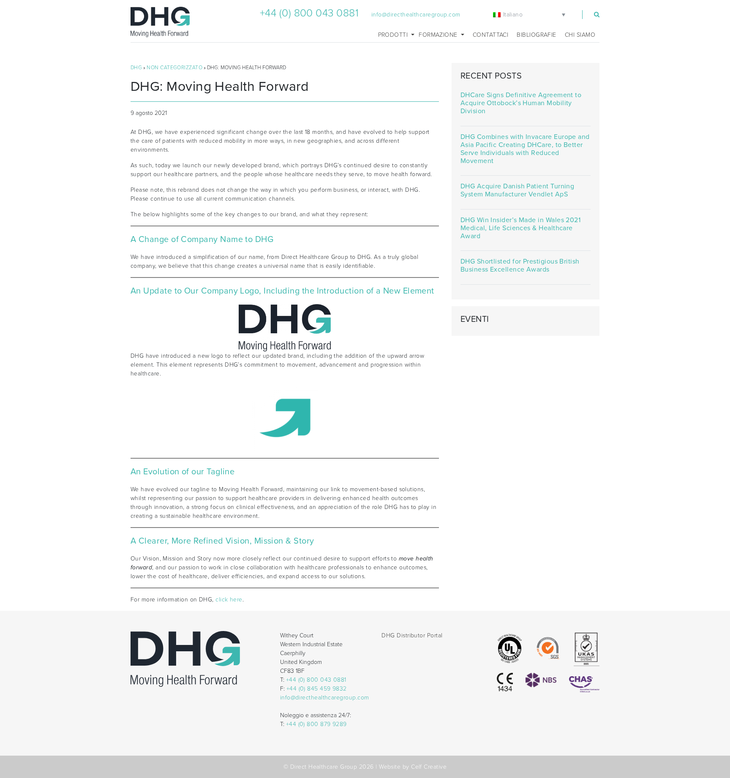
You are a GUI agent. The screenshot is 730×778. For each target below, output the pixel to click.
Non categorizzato (174, 68)
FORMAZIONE (439, 34)
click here (228, 599)
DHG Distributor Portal (411, 635)
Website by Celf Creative (413, 766)
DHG (136, 68)
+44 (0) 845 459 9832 (316, 688)
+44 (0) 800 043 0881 (309, 13)
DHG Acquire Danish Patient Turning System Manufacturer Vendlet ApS (517, 190)
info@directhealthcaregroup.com (415, 14)
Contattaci (491, 34)
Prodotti (394, 34)
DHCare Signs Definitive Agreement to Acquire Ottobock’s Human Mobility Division (520, 103)
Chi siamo (580, 34)
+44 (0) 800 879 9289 (316, 724)
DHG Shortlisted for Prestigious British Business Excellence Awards (520, 266)
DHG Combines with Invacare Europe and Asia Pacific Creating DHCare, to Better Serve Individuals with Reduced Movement (525, 149)
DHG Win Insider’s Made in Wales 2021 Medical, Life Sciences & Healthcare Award (520, 228)
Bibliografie (536, 34)
